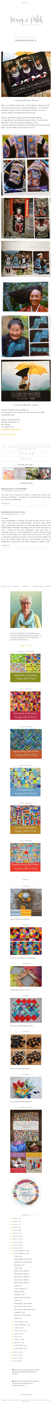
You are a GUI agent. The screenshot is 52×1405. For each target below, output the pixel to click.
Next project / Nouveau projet (24, 1309)
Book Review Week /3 (22, 1277)
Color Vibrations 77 (21, 1289)
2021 (15, 1227)
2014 (15, 1248)
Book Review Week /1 (22, 1283)
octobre (19, 1322)
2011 (15, 1358)
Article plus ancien (42, 586)
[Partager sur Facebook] (23, 454)
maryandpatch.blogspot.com (13, 512)
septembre (21, 1325)
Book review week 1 (8, 434)
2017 (15, 1239)
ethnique (33, 447)
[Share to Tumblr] (29, 454)
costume (17, 447)
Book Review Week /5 (22, 1271)
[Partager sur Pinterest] (26, 454)
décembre (20, 1251)
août (17, 1328)
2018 (15, 1236)
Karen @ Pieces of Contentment (14, 488)
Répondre (5, 503)
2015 (15, 1245)
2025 (15, 1218)
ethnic (25, 447)
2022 (15, 1224)
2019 (15, 1233)
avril (18, 1339)
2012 (15, 1355)
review (47, 447)
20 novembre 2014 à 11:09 (12, 514)
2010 (15, 1361)
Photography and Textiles (23, 1259)
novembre (20, 1254)
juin (17, 1334)
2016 (15, 1242)
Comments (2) (26, 459)
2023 (15, 1221)
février (19, 1345)
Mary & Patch (14, 1400)
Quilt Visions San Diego (22, 1306)
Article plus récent (10, 586)
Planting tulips (19, 1292)
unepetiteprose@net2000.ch (11, 429)
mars (18, 1343)
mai (17, 1337)
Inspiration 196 (19, 1295)
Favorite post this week (22, 1297)
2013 (15, 1352)
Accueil (26, 586)
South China (22, 449)
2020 (15, 1230)
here (27, 640)
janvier (19, 1348)
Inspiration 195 (19, 1312)
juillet (19, 1331)
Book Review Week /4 (22, 1274)
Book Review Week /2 (22, 1280)
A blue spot (18, 1256)
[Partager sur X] (20, 454)
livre (40, 447)
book (10, 447)
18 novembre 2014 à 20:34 (13, 491)
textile (32, 449)
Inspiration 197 (19, 1265)
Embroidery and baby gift (23, 1262)
